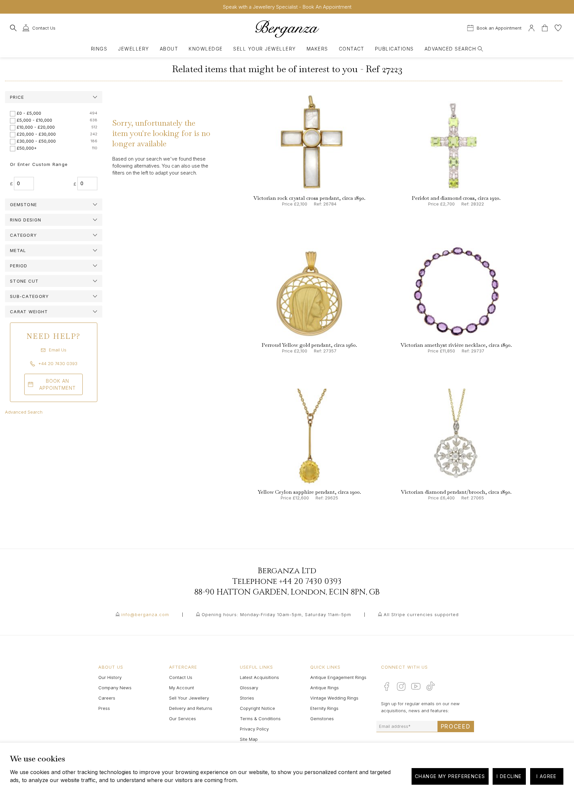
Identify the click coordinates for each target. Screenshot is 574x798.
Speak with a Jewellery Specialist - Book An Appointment (287, 7)
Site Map (249, 739)
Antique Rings (324, 687)
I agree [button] (546, 776)
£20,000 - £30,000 (36, 134)
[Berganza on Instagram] (401, 686)
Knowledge (206, 49)
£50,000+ (27, 148)
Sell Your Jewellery (264, 49)
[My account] (531, 27)
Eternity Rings (324, 708)
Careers (106, 698)
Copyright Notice (257, 708)
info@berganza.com (145, 614)
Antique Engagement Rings (338, 677)
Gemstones (322, 718)
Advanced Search (24, 412)
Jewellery (133, 49)
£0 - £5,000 (29, 113)
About (169, 49)
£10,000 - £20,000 (36, 127)
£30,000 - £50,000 (36, 141)
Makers (317, 49)
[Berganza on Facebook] (386, 686)
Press (104, 708)
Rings (99, 49)
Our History (110, 677)
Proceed (456, 726)
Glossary (249, 687)
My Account (181, 687)
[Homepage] (287, 29)
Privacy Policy (254, 729)
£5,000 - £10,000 (34, 120)
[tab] (53, 97)
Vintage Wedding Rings (334, 698)
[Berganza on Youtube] (416, 686)
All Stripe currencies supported (421, 614)
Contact (351, 49)
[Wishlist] (558, 27)
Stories (247, 698)
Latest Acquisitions (259, 677)
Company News (115, 687)
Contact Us (180, 677)
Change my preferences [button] (450, 776)
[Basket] (545, 27)
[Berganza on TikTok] (430, 686)
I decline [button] (509, 776)
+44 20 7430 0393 (310, 581)
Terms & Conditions (260, 718)
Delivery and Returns (190, 708)
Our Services (182, 718)
